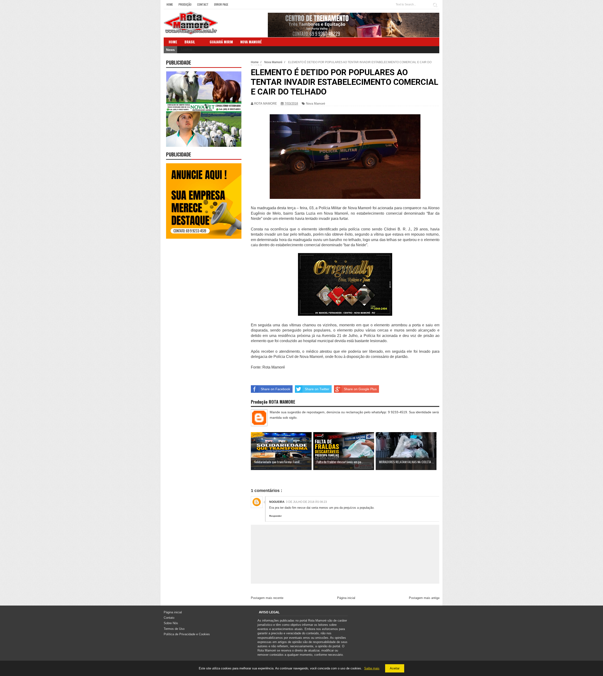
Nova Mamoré (315, 103)
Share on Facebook (275, 389)
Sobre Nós (171, 623)
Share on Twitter (317, 389)
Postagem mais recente (267, 598)
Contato (169, 617)
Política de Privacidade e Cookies (187, 634)
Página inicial (346, 598)
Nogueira (277, 502)
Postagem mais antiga (424, 598)
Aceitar (394, 668)
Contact (202, 4)
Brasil (189, 41)
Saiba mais (371, 668)
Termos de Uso (174, 629)
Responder (275, 516)
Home (170, 4)
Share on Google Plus (360, 389)
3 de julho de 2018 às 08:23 (306, 502)
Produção (185, 4)
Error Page (221, 4)
